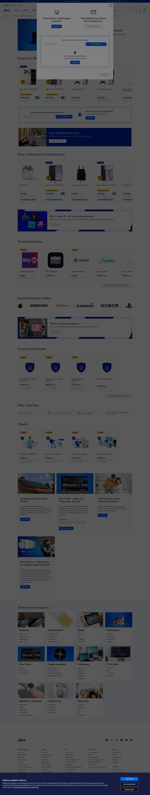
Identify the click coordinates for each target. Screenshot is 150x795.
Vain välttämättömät (129, 784)
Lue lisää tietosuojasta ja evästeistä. (26, 787)
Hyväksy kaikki (129, 779)
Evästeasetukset (129, 789)
